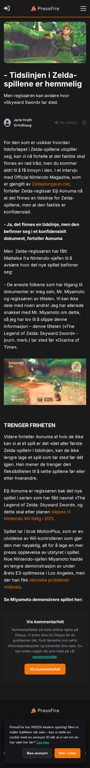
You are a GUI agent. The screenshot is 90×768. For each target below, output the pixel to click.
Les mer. (43, 742)
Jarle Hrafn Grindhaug (23, 122)
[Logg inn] (8, 8)
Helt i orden (67, 753)
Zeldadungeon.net (51, 183)
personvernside (44, 657)
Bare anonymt (37, 753)
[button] (45, 646)
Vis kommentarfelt (45, 669)
